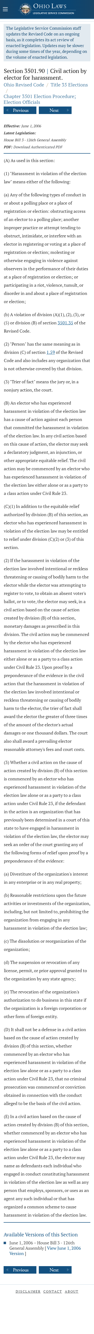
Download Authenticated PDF (37, 146)
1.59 (51, 352)
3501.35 (65, 323)
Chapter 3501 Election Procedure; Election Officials (40, 99)
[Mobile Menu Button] (5, 9)
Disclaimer (28, 1291)
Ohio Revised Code (24, 84)
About (72, 1291)
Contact (52, 1291)
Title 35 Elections (69, 84)
